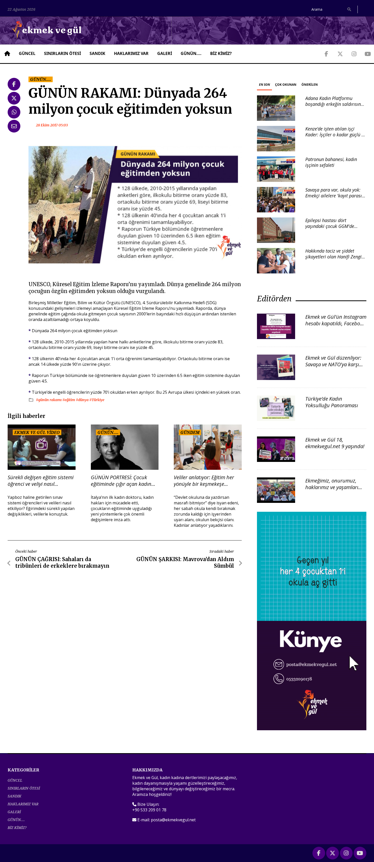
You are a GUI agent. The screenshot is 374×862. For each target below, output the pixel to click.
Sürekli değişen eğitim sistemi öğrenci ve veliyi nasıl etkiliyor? (41, 480)
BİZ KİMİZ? (221, 53)
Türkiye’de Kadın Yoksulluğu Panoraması (331, 402)
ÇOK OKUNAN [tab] (285, 84)
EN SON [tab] (264, 84)
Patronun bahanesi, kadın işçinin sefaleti (331, 162)
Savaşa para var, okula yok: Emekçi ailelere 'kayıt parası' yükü (334, 196)
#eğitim (69, 400)
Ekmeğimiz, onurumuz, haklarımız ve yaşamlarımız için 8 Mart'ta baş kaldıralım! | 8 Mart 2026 (335, 490)
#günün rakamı (49, 400)
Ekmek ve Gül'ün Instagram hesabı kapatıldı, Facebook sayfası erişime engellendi (335, 323)
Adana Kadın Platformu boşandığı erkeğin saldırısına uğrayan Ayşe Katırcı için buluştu (334, 107)
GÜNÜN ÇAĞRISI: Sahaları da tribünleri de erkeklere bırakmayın (62, 562)
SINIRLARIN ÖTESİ (62, 53)
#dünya (82, 400)
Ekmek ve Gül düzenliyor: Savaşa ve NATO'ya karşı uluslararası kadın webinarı (333, 367)
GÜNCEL (27, 53)
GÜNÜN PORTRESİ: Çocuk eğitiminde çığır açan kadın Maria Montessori (121, 480)
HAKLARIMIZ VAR (131, 53)
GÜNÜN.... (191, 53)
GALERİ (164, 53)
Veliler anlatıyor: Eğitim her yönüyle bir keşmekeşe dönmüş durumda (204, 480)
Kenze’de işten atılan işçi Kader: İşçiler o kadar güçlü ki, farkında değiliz (335, 135)
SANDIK (97, 53)
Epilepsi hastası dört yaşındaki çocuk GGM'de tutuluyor (329, 226)
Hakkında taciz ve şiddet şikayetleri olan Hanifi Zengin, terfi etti (335, 257)
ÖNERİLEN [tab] (309, 84)
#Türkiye (96, 400)
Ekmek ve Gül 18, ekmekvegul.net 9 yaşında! (334, 443)
